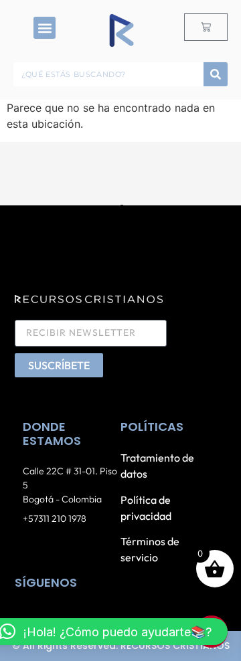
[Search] (216, 74)
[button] (44, 28)
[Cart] (206, 27)
